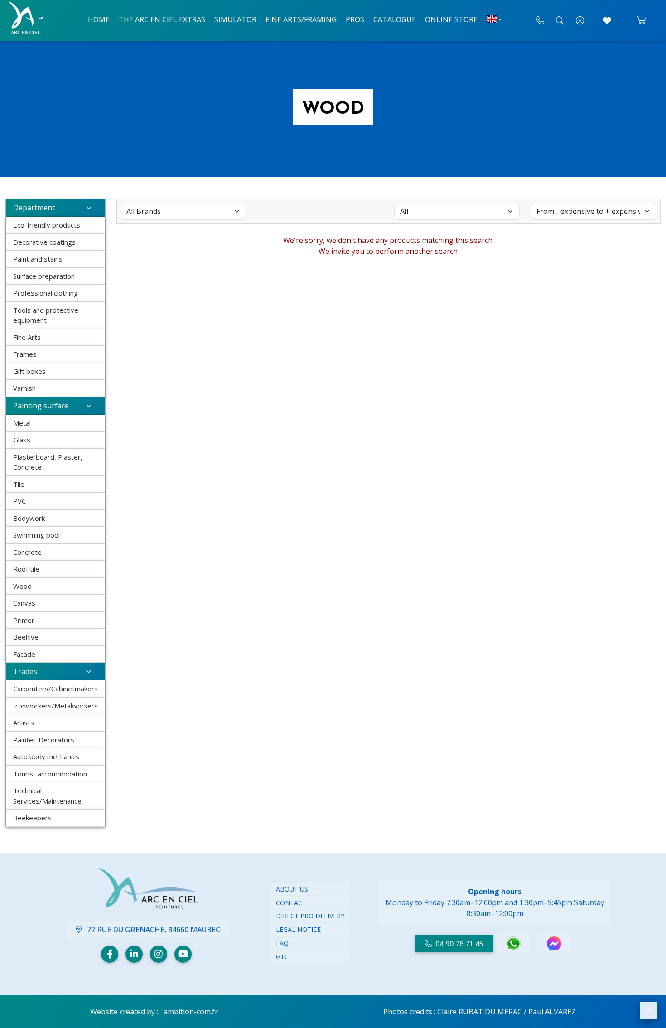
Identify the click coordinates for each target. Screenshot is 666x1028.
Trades (25, 671)
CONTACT (291, 902)
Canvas (24, 602)
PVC (19, 500)
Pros (355, 19)
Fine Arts (27, 337)
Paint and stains (38, 258)
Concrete (27, 552)
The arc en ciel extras (162, 19)
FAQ (282, 943)
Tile (18, 484)
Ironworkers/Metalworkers (55, 705)
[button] (648, 1010)
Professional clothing (45, 292)
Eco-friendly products (46, 224)
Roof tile (26, 568)
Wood (22, 586)
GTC (282, 956)
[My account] (580, 20)
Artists (23, 722)
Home (99, 19)
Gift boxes (29, 371)
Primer (23, 620)
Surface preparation (44, 276)
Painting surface (41, 406)
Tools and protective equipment (45, 315)
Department (34, 208)
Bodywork (29, 518)
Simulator (235, 19)
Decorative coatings (44, 242)
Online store (451, 19)
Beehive (26, 636)
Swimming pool (36, 534)
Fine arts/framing (301, 19)
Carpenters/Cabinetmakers (55, 688)
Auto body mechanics (46, 756)
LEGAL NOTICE (298, 929)
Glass (21, 439)
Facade (24, 654)
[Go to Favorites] (607, 20)
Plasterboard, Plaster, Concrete (47, 462)
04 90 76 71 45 (459, 944)
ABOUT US (292, 889)
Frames (25, 354)
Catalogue (394, 19)
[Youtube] (183, 954)
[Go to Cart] (641, 20)
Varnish (24, 388)
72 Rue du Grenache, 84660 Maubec (152, 930)
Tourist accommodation (50, 773)
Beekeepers (32, 817)
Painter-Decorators (43, 739)
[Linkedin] (134, 954)
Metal (22, 422)
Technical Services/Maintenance (47, 795)
